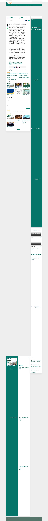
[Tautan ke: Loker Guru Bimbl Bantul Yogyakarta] (36, 24)
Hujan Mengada (21, 365)
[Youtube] (18, 67)
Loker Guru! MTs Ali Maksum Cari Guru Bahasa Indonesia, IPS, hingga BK (38, 29)
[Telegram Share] (28, 20)
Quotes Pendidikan (20, 63)
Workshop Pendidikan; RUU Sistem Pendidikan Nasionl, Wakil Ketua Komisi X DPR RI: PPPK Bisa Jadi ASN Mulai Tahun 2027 (12, 75)
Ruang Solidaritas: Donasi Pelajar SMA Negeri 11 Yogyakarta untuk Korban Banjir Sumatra (36, 255)
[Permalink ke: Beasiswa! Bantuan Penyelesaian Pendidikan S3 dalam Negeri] (26, 91)
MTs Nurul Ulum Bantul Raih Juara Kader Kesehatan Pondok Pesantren (23, 75)
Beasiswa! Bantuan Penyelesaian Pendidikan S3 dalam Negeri (26, 94)
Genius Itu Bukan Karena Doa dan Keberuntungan (25, 466)
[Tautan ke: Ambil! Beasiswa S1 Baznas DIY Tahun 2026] (8, 441)
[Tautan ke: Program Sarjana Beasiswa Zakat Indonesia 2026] (12, 361)
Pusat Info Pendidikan (15, 63)
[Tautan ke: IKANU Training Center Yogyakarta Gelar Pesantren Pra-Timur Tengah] (32, 330)
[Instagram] (17, 67)
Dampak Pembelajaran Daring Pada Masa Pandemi (16, 47)
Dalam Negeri (17, 62)
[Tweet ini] (26, 20)
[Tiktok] (19, 67)
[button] (41, 0)
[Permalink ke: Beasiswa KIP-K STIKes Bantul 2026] (18, 84)
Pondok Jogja (10, 63)
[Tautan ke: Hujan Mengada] (24, 361)
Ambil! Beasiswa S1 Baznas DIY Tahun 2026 (26, 87)
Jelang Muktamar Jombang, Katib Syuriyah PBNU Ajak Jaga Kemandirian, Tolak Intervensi (36, 361)
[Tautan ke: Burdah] (36, 242)
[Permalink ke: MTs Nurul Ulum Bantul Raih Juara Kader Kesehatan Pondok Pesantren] (10, 123)
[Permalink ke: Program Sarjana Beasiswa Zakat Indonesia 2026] (10, 84)
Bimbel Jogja (13, 62)
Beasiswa (7, 20)
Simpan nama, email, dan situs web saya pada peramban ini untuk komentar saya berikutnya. (17, 106)
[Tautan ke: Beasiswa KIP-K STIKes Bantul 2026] (8, 392)
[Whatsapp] (29, 20)
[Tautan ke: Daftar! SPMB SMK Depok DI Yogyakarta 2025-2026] (32, 281)
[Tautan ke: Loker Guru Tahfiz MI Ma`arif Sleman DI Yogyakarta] (32, 202)
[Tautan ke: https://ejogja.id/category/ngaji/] (40, 237)
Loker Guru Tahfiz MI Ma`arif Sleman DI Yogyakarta (38, 178)
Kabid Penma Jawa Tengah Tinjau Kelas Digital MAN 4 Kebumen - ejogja (17, 111)
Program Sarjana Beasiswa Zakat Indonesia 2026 (12, 73)
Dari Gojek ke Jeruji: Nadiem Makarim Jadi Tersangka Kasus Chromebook (25, 417)
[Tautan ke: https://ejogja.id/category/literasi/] (40, 228)
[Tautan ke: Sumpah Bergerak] (8, 491)
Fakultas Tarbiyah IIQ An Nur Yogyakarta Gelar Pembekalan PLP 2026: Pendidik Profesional (12, 79)
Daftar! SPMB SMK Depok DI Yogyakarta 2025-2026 (38, 257)
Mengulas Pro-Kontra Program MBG (25, 367)
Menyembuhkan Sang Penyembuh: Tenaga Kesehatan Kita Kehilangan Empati (36, 233)
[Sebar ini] (25, 20)
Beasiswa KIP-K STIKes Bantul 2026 (18, 87)
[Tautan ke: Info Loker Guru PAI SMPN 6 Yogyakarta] (32, 152)
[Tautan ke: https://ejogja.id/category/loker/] (40, 19)
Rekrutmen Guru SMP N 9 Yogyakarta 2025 (37, 79)
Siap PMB (10, 64)
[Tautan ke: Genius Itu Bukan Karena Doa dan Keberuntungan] (20, 490)
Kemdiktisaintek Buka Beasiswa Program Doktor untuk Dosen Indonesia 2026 (10, 94)
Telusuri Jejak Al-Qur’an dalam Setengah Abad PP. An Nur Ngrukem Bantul (36, 372)
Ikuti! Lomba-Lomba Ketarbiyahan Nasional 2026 (24, 77)
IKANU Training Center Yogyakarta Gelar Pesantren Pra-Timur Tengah (38, 307)
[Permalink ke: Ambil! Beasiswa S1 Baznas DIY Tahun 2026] (26, 84)
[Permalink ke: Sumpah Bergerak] (18, 91)
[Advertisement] (24, 10)
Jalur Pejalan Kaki (24, 69)
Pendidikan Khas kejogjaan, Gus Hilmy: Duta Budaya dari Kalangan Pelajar (23, 73)
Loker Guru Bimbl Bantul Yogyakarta (36, 27)
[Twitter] (16, 67)
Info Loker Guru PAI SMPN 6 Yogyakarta (37, 128)
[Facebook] (14, 67)
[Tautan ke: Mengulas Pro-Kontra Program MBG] (20, 391)
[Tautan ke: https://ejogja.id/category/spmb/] (40, 246)
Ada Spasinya (8, 77)
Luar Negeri (10, 20)
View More (18, 129)
